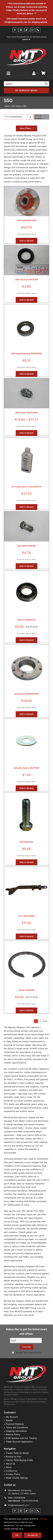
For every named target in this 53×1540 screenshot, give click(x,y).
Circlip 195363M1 (26, 990)
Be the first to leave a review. (26, 234)
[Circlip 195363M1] (26, 942)
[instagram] (21, 30)
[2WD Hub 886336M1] (26, 188)
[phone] (38, 30)
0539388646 (19, 1498)
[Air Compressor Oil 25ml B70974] (26, 439)
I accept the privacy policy (27, 1352)
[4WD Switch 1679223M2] (26, 380)
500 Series (16, 106)
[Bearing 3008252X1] (26, 572)
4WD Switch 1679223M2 (26, 412)
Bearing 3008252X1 (26, 620)
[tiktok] (26, 30)
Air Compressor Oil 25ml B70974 (26, 486)
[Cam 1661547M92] (26, 868)
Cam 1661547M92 (26, 916)
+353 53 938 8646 (29, 1501)
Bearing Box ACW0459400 (26, 694)
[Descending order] (30, 116)
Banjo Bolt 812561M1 (26, 546)
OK (16, 1535)
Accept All (33, 1535)
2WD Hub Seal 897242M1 (26, 279)
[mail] (32, 30)
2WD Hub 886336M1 (26, 220)
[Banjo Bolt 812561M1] (26, 513)
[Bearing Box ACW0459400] (26, 646)
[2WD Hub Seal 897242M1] (26, 247)
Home (7, 106)
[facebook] (15, 30)
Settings (43, 1519)
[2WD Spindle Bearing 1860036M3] (26, 306)
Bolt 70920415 (26, 842)
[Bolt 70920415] (26, 794)
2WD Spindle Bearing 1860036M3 (26, 353)
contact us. (26, 39)
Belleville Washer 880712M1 (26, 768)
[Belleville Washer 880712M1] (26, 720)
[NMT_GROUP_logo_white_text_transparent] (26, 47)
